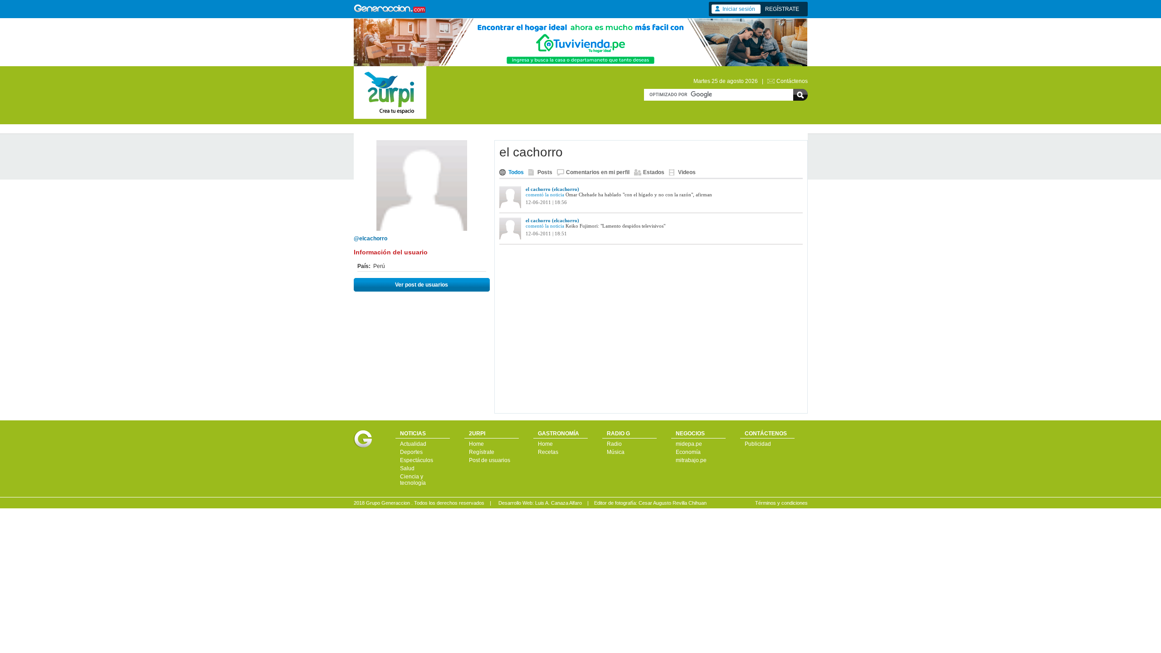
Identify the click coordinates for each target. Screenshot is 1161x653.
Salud (407, 468)
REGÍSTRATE (782, 9)
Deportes (411, 452)
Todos (516, 172)
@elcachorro (370, 238)
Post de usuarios (489, 460)
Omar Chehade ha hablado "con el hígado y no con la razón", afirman (639, 194)
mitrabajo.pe (691, 460)
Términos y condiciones (781, 503)
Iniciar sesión (738, 9)
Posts (544, 172)
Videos (687, 172)
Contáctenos (792, 81)
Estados (653, 172)
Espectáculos (416, 460)
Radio (614, 444)
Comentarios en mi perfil (597, 172)
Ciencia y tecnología (413, 479)
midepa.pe (689, 444)
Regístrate (481, 452)
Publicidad (758, 444)
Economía (688, 452)
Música (615, 452)
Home (476, 444)
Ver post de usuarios (421, 285)
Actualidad (413, 444)
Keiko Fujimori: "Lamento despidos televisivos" (615, 226)
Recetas (548, 452)
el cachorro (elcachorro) (552, 189)
